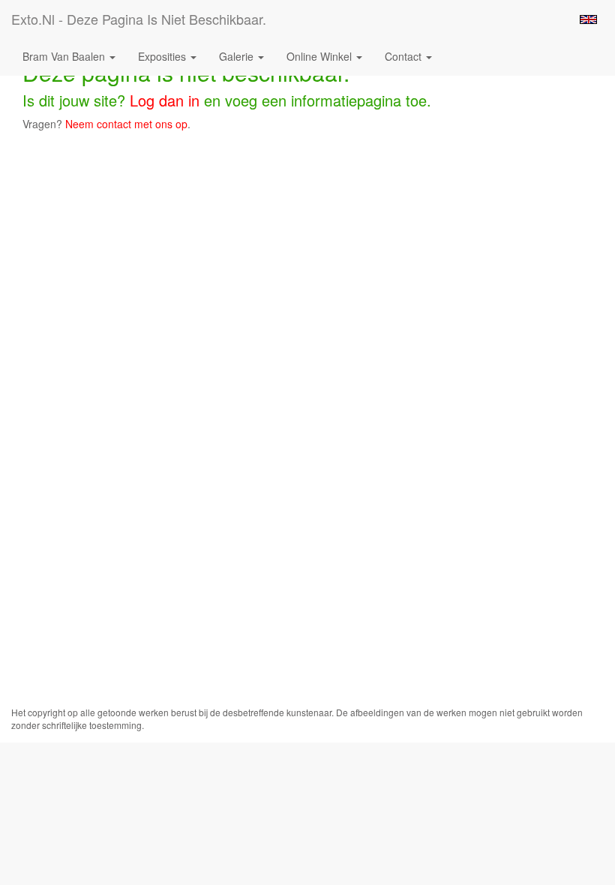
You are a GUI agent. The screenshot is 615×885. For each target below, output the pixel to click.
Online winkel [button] (320, 56)
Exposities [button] (163, 56)
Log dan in (165, 100)
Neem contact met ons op (126, 123)
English (588, 19)
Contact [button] (404, 56)
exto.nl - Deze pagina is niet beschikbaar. (138, 18)
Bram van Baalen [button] (65, 56)
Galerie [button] (237, 56)
